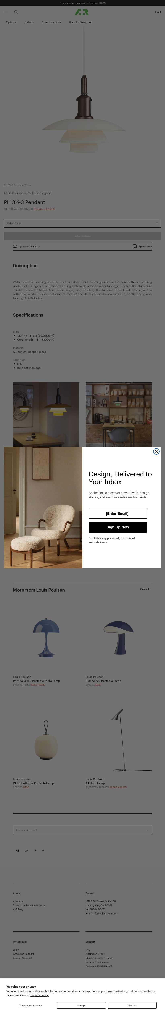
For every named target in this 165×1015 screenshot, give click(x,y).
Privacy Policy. (39, 995)
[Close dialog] (156, 451)
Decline (132, 1005)
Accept (81, 1005)
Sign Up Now (118, 527)
